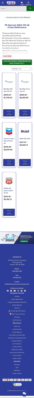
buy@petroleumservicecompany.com (17, 284)
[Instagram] (19, 291)
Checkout (17, 370)
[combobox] (13, 8)
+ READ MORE (7, 56)
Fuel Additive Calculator (17, 335)
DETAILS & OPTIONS (9, 113)
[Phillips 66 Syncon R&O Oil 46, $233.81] (9, 178)
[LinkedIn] (25, 291)
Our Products (17, 344)
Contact (17, 296)
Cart (17, 367)
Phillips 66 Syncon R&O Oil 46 (8, 190)
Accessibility (17, 329)
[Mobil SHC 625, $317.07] (25, 129)
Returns (17, 308)
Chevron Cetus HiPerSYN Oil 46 (9, 141)
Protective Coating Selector (17, 338)
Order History (17, 373)
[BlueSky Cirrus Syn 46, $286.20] (25, 79)
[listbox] (25, 68)
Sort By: (14, 69)
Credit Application (17, 299)
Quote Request (17, 305)
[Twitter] (12, 291)
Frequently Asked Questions (17, 302)
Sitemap (17, 317)
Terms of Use (17, 355)
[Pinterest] (22, 291)
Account (17, 364)
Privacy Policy (17, 347)
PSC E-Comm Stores (18, 314)
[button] (17, 384)
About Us (17, 326)
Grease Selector (17, 341)
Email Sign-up (17, 332)
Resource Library (17, 349)
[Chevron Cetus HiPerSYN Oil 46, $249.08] (9, 129)
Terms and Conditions (17, 352)
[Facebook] (8, 291)
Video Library (17, 358)
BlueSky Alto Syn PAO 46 (8, 90)
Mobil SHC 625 (25, 139)
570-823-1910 (17, 277)
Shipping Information (18, 311)
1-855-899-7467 (17, 271)
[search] (30, 8)
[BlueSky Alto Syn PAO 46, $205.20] (9, 79)
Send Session (17, 320)
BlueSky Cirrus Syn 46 (25, 90)
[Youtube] (15, 291)
